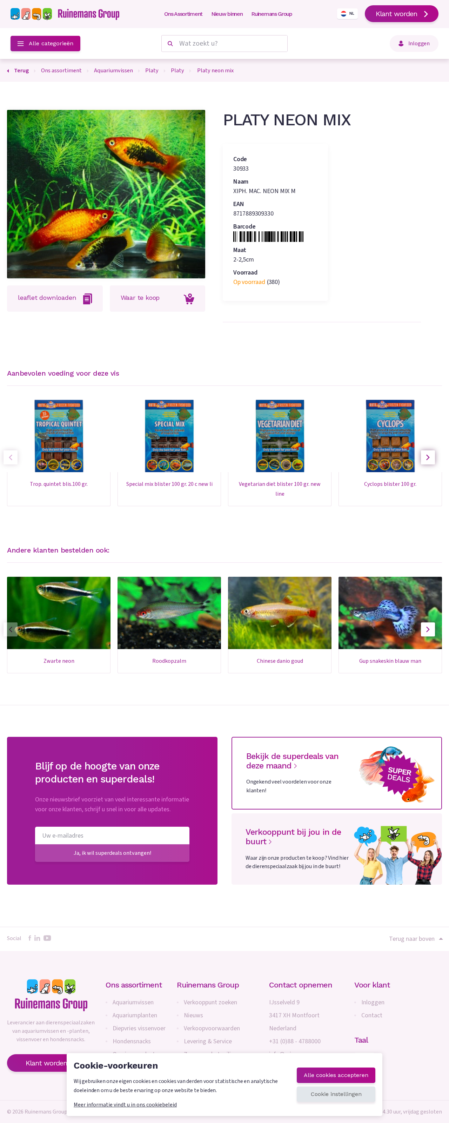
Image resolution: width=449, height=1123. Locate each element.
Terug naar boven (412, 938)
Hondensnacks (132, 1041)
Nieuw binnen (226, 14)
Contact (371, 1015)
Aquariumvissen (133, 1002)
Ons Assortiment (183, 14)
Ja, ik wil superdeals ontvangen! (112, 853)
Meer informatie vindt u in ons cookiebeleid (125, 1105)
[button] (428, 457)
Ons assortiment (134, 984)
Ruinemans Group (271, 14)
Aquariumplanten (135, 1015)
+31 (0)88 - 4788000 (295, 1041)
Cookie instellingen (336, 1094)
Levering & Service (208, 1041)
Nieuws (193, 1015)
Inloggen (372, 1002)
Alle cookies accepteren (336, 1075)
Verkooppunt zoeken (210, 1002)
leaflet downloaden (47, 297)
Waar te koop (140, 297)
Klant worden (396, 13)
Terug (21, 70)
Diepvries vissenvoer (139, 1028)
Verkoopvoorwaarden (212, 1028)
